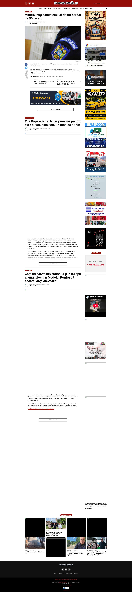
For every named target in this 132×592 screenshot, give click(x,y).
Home (55, 573)
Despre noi (61, 573)
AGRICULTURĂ (74, 8)
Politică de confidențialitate (70, 579)
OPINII (49, 8)
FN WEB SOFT (69, 585)
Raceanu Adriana (34, 23)
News (45, 8)
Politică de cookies (59, 579)
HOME (40, 8)
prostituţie (55, 76)
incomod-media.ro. (63, 582)
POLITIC (82, 8)
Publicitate (69, 573)
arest (39, 76)
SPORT (91, 8)
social (61, 76)
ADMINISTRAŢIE (66, 8)
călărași (44, 76)
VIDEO (86, 8)
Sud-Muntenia (56, 8)
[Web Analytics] (66, 589)
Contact (75, 573)
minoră (49, 76)
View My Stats (66, 590)
